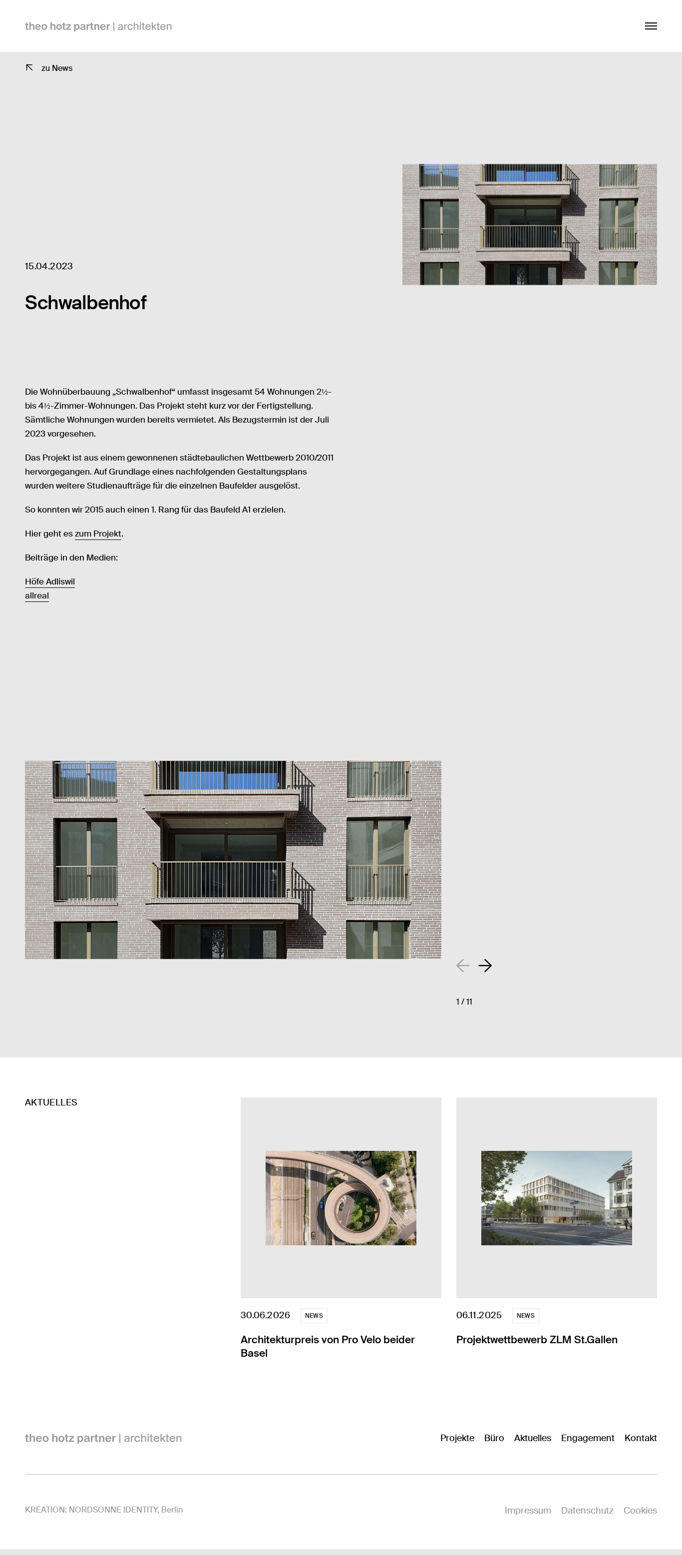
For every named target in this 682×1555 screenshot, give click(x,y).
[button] (485, 966)
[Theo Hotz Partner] (103, 1438)
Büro (494, 1438)
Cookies (640, 1511)
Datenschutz (587, 1511)
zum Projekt (98, 533)
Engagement (588, 1438)
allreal (37, 595)
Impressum (528, 1511)
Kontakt (641, 1438)
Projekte (457, 1438)
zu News (56, 68)
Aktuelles (532, 1438)
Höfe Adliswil (50, 581)
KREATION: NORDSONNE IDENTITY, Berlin (104, 1510)
